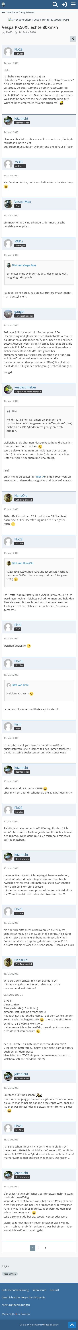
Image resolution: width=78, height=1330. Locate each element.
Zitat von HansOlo (22, 563)
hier (38, 476)
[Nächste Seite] (45, 1248)
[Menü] (73, 4)
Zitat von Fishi (20, 685)
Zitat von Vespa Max (24, 265)
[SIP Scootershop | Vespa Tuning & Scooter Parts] (39, 19)
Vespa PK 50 (10, 1273)
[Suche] (55, 4)
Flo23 (9, 32)
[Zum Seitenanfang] (72, 1325)
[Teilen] (73, 39)
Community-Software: (39, 1324)
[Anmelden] (64, 4)
